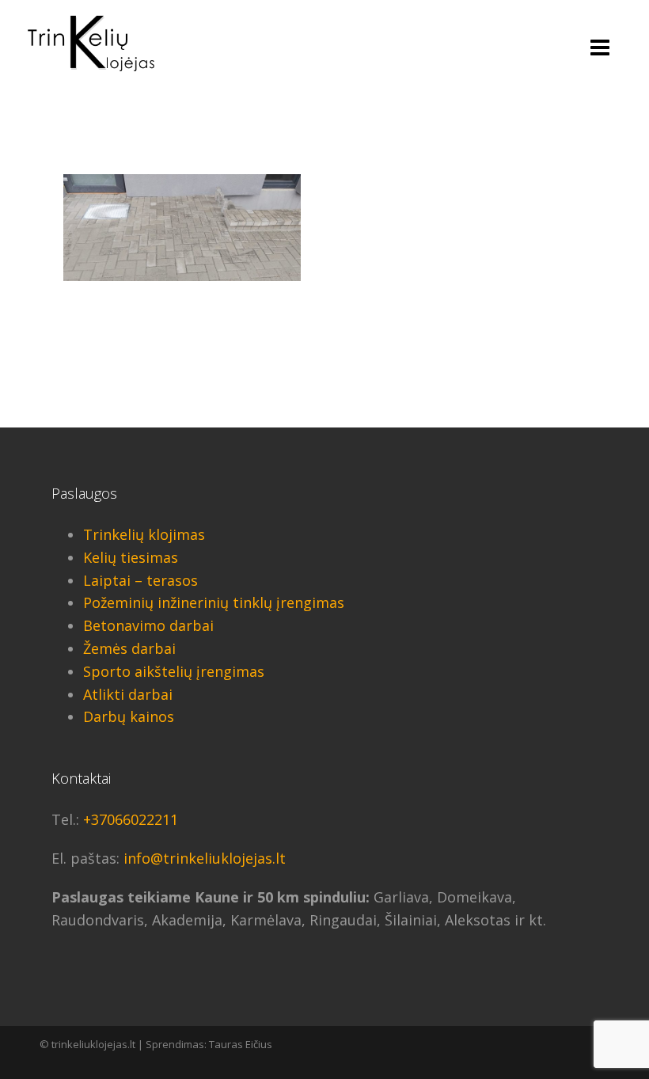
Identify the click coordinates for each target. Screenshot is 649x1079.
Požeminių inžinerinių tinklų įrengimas (213, 602)
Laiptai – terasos (140, 580)
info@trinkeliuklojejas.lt (204, 858)
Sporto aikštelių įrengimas (173, 671)
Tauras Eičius (240, 1044)
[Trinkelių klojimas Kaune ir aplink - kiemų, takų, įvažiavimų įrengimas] (91, 41)
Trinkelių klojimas (144, 534)
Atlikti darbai (128, 694)
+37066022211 (130, 819)
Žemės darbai (129, 648)
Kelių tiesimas (130, 557)
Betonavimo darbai (148, 625)
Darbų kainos (128, 716)
